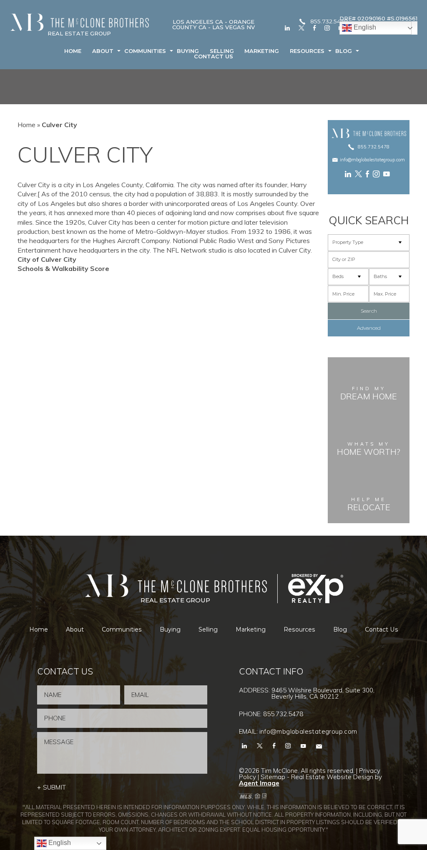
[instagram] (327, 28)
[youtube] (387, 174)
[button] (368, 259)
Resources (307, 51)
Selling (222, 51)
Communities (145, 51)
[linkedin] (287, 28)
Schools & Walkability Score (63, 268)
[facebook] (314, 28)
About (102, 51)
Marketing (261, 51)
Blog (343, 51)
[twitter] (301, 28)
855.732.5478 (329, 22)
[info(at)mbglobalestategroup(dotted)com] (319, 746)
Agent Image (259, 783)
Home (72, 51)
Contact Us (213, 56)
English (364, 27)
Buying (188, 51)
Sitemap (273, 777)
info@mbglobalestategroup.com (372, 160)
